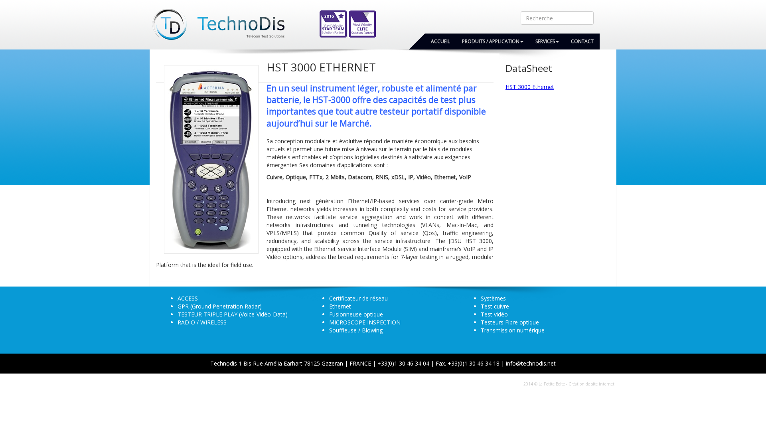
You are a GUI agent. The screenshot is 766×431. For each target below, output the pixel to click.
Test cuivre (495, 306)
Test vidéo (494, 314)
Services (545, 41)
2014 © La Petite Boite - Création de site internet (568, 384)
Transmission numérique (513, 330)
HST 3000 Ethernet (529, 87)
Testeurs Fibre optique (510, 322)
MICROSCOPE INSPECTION (365, 322)
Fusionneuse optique (356, 314)
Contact (582, 41)
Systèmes (493, 298)
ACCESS (188, 298)
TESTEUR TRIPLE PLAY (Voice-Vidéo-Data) (233, 314)
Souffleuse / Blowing (356, 330)
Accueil (440, 41)
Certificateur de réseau (358, 298)
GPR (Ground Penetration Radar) (220, 306)
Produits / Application (490, 41)
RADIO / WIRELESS (202, 322)
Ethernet (340, 306)
